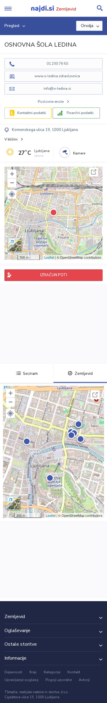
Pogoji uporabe (58, 679)
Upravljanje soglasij (21, 679)
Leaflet (49, 257)
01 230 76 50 (57, 63)
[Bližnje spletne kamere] (64, 152)
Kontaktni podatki (31, 112)
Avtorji (84, 679)
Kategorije (52, 672)
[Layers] (14, 244)
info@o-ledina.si (57, 88)
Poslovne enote (51, 101)
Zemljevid (84, 373)
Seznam (30, 373)
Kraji (33, 672)
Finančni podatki (80, 112)
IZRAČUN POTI (53, 275)
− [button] (12, 183)
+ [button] (12, 174)
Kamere (79, 153)
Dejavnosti (13, 672)
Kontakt (73, 672)
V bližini (11, 139)
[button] (11, 194)
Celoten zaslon (93, 172)
